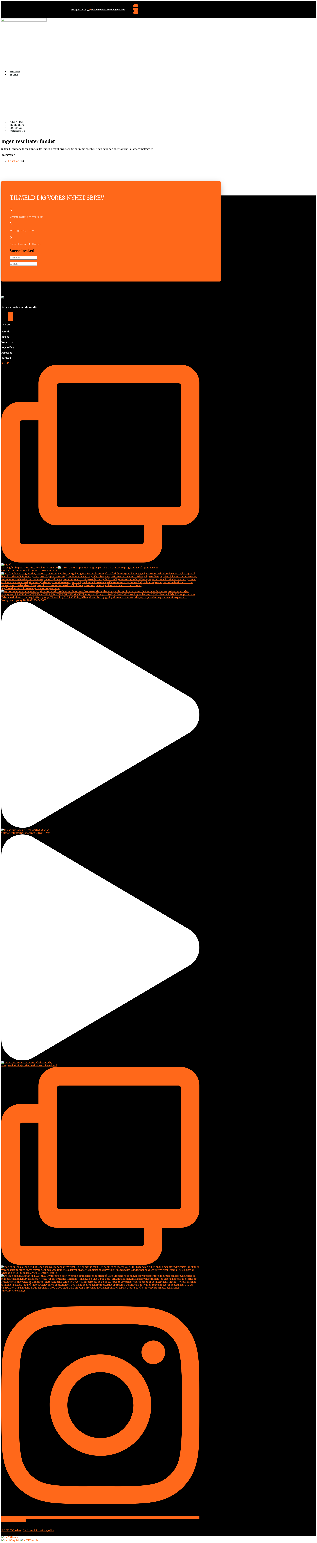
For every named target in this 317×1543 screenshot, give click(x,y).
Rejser (14, 74)
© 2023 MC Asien (11, 1530)
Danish (15, 1537)
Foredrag (16, 128)
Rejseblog (13, 161)
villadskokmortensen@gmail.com (108, 9)
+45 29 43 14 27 (78, 9)
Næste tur (16, 122)
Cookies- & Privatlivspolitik (38, 1530)
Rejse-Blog (17, 125)
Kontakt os (17, 131)
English (15, 1540)
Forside (15, 71)
